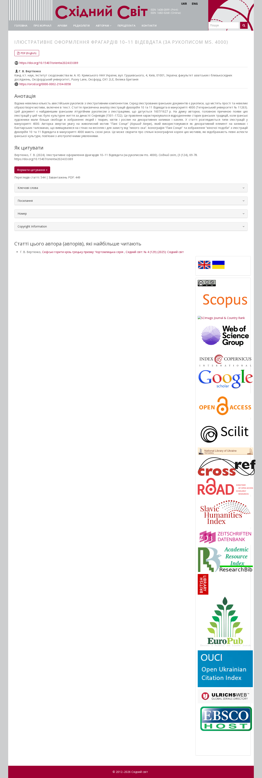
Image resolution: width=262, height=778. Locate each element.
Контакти (149, 25)
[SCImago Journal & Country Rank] (221, 318)
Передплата (126, 25)
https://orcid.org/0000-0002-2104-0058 (45, 84)
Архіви (62, 25)
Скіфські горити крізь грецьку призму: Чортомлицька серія (83, 252)
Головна (20, 25)
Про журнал (42, 25)
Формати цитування (31, 170)
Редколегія (81, 25)
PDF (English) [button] (28, 53)
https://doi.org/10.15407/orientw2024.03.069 (48, 63)
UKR (184, 4)
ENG (195, 4)
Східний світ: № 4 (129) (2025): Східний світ (155, 252)
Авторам (103, 25)
